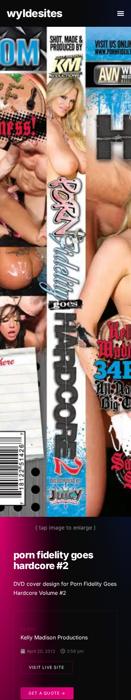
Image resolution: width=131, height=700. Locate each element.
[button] (120, 13)
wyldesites (34, 13)
